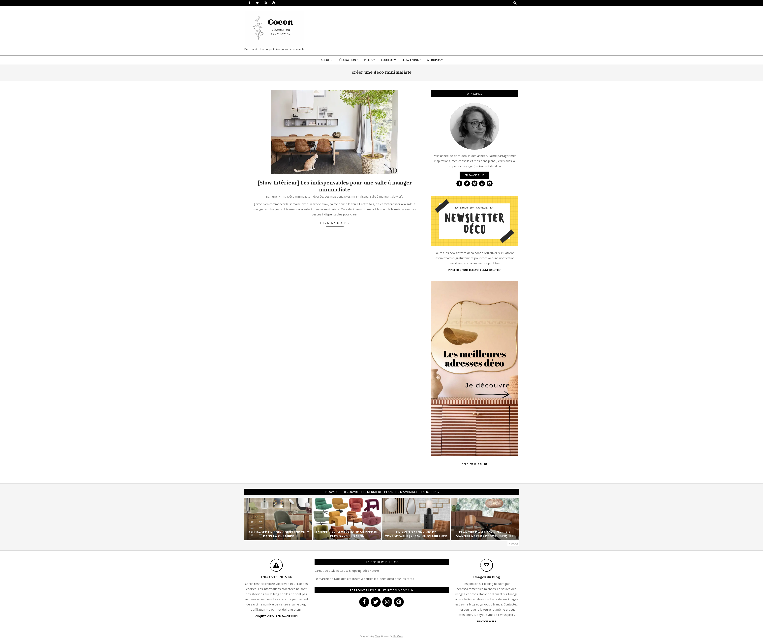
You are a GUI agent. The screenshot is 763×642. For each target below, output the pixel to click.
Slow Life (397, 196)
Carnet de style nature (330, 570)
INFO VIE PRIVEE (276, 577)
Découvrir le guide (474, 464)
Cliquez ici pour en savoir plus (276, 616)
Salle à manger (380, 196)
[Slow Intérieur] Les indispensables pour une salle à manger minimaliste (335, 186)
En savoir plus (474, 175)
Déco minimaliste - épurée (305, 196)
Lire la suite (334, 223)
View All (513, 543)
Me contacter (486, 621)
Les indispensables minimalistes (346, 196)
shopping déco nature (364, 570)
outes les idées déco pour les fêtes (389, 579)
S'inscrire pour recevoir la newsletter (474, 270)
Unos (377, 636)
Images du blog (486, 577)
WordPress (398, 636)
